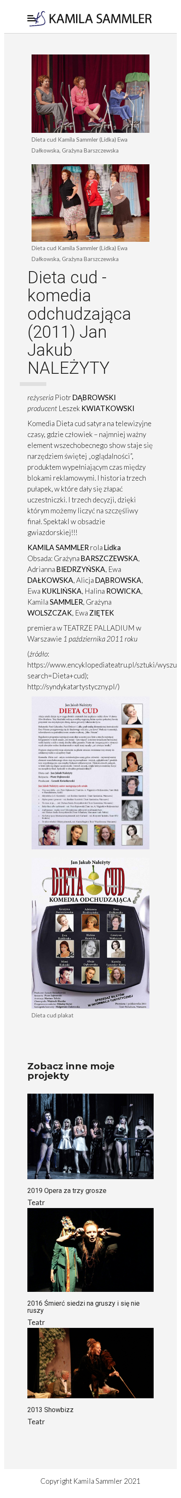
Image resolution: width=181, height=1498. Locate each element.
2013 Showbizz (50, 1410)
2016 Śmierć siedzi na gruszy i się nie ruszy (83, 1306)
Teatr (36, 1202)
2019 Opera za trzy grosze (66, 1191)
